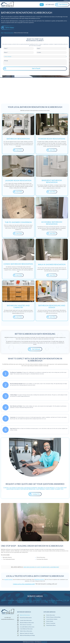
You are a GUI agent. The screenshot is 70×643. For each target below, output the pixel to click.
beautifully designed (8, 579)
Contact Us (67, 0)
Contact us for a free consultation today (24, 584)
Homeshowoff (44, 641)
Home (2, 32)
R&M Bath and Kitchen (39, 579)
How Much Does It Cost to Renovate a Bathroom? (41, 567)
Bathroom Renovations (8, 32)
